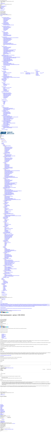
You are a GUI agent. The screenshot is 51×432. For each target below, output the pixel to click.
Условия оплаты (2, 410)
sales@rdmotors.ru (3, 3)
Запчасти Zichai (42, 305)
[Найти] (0, 431)
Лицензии (1, 406)
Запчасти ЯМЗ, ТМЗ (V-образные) (9, 234)
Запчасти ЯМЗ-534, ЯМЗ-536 (18, 304)
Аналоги (37, 305)
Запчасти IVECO (7, 219)
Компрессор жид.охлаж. (18, 310)
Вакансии (1, 414)
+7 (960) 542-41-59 (2, 421)
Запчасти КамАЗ (7, 208)
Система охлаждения (17, 308)
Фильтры (6, 248)
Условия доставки (2, 411)
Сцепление (30, 308)
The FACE (13, 423)
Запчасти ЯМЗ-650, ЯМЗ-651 (4, 304)
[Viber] (4, 312)
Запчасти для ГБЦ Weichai (13, 305)
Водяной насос (2, 310)
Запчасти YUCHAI (7, 179)
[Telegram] (8, 312)
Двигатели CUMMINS (32, 306)
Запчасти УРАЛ (7, 227)
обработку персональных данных (9, 367)
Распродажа (2, 416)
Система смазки (27, 308)
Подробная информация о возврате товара (5, 355)
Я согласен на (7, 367)
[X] (3, 312)
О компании (4, 285)
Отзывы (1, 408)
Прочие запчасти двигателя (11, 308)
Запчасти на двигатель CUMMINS (9, 266)
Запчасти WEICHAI (27, 304)
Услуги (1, 413)
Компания (1, 404)
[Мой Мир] (2, 312)
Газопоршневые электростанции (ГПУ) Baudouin (41, 304)
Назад (4, 144)
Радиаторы (27, 306)
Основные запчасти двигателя (4, 308)
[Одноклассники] (1, 312)
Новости (1, 407)
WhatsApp (4, 299)
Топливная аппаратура (8, 242)
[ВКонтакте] (0, 312)
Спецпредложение (27, 305)
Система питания (22, 308)
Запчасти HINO (7, 202)
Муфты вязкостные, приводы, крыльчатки (9, 310)
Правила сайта (2, 409)
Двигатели (23, 304)
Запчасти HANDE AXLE (8, 189)
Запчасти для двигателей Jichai (15, 306)
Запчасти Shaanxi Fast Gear (8, 154)
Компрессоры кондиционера (8, 274)
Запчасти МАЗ (4, 305)
